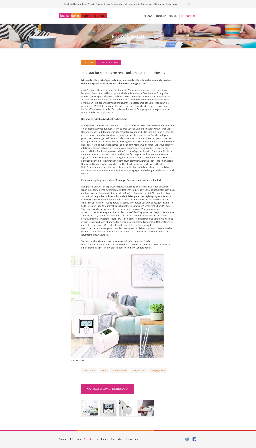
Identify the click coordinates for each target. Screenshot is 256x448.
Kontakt (173, 15)
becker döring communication (83, 15)
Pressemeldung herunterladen (110, 388)
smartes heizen (119, 370)
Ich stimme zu (171, 4)
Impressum (132, 439)
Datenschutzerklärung (151, 4)
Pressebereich (188, 15)
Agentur (148, 15)
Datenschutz (117, 439)
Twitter (187, 439)
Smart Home (89, 370)
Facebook (195, 439)
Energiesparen (138, 370)
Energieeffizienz (158, 370)
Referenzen (160, 15)
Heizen (104, 370)
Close (189, 4)
